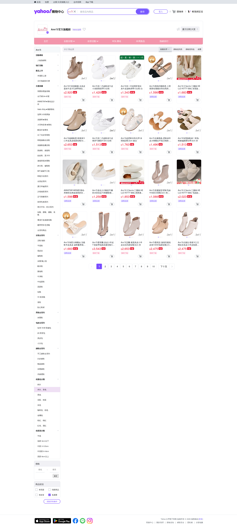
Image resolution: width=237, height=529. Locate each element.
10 (153, 266)
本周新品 (140, 41)
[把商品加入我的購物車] (83, 100)
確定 (55, 476)
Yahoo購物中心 (49, 11)
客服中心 (149, 522)
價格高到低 (190, 49)
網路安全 (180, 522)
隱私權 (190, 522)
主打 (46, 41)
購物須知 (170, 522)
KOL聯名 (116, 41)
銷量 (199, 49)
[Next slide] (85, 67)
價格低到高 (177, 49)
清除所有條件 (52, 501)
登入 (161, 11)
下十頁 (163, 266)
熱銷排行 (164, 41)
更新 (200, 519)
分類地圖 (199, 522)
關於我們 (160, 522)
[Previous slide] (64, 67)
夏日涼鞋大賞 (188, 29)
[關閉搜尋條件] (74, 11)
